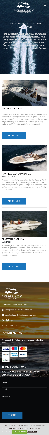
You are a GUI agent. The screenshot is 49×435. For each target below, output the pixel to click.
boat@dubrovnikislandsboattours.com (20, 315)
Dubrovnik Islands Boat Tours (19, 23)
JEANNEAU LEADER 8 (12, 108)
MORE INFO (14, 135)
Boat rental (36, 23)
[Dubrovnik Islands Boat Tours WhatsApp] (8, 320)
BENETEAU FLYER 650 (13, 239)
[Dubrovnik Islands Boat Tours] (24, 294)
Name (4, 382)
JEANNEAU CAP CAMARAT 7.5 (16, 173)
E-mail (4, 389)
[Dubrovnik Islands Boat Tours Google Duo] (13, 320)
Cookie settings (32, 432)
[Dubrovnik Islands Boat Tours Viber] (4, 320)
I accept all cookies (19, 432)
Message (6, 396)
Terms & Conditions (14, 366)
